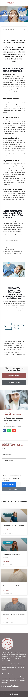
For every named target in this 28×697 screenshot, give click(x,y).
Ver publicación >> (8, 424)
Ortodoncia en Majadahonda (13, 526)
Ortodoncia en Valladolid (12, 586)
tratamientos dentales (16, 311)
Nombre (4, 448)
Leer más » (6, 530)
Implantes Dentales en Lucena (14, 615)
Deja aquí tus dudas (7, 460)
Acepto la (12, 475)
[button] (24, 29)
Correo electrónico (7, 454)
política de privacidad (15, 475)
